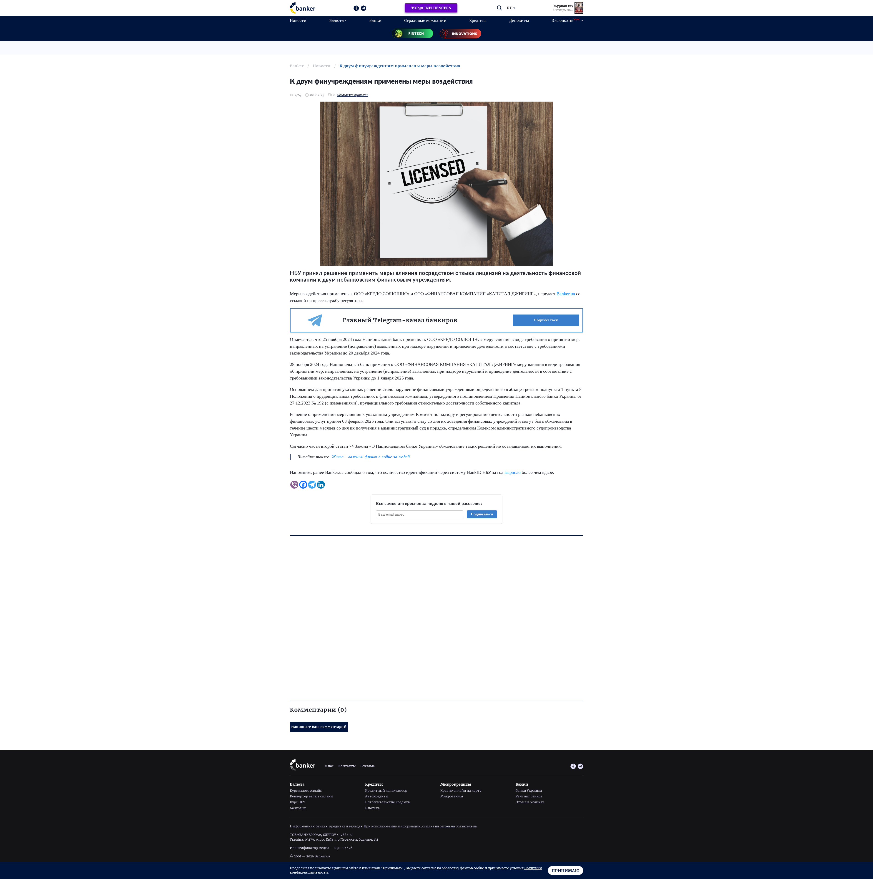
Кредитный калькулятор (386, 791)
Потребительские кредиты (388, 802)
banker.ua (447, 826)
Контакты (347, 766)
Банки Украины (529, 791)
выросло (512, 472)
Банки (375, 20)
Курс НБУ (297, 802)
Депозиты (519, 20)
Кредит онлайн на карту (460, 791)
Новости (298, 20)
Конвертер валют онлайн (311, 796)
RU (509, 8)
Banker (297, 66)
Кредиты (478, 20)
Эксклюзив (566, 20)
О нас (329, 766)
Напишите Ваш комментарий (318, 727)
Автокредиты (376, 796)
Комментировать (352, 95)
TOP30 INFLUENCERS (431, 8)
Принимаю (565, 870)
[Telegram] (312, 485)
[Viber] (294, 485)
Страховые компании (425, 20)
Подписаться (546, 320)
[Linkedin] (321, 485)
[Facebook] (303, 485)
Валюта (336, 20)
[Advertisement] (426, 610)
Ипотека (372, 808)
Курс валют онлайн (306, 791)
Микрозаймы (451, 796)
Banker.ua (566, 293)
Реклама (367, 766)
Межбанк (298, 808)
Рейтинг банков (529, 796)
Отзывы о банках (530, 802)
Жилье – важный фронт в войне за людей (371, 456)
